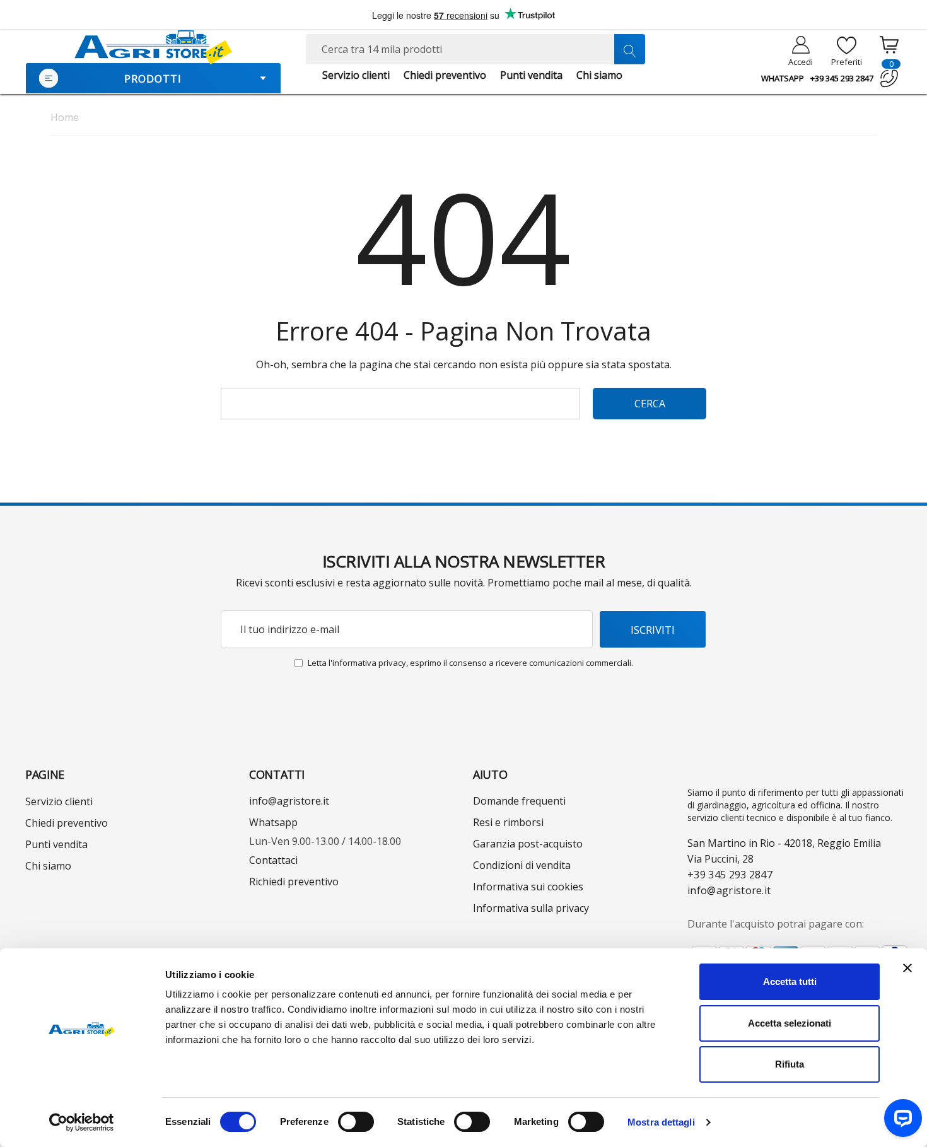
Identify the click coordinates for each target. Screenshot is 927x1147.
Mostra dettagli (661, 1122)
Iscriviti (653, 629)
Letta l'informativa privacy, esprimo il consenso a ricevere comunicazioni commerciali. (470, 662)
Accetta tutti (790, 981)
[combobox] (475, 49)
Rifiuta (789, 1064)
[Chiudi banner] (907, 968)
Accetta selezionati (789, 1023)
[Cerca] (629, 49)
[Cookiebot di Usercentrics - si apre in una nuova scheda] (81, 1122)
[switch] (356, 1122)
